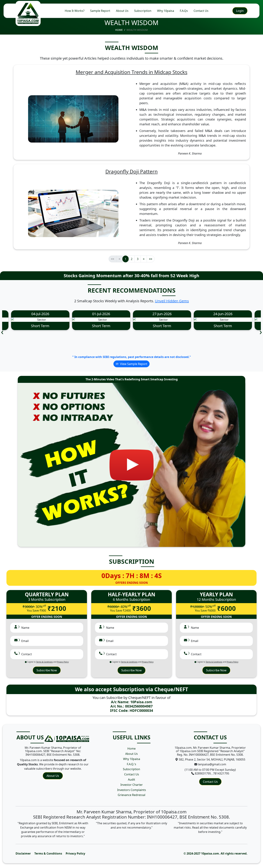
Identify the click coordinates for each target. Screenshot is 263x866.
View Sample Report (133, 364)
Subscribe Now (46, 670)
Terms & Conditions (48, 853)
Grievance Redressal (131, 795)
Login (240, 11)
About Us (122, 11)
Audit (131, 779)
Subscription (142, 11)
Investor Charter (131, 785)
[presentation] (2, 331)
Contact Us (201, 11)
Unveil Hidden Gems (172, 301)
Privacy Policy (75, 853)
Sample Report (100, 11)
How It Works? (74, 11)
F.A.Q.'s (131, 764)
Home (119, 30)
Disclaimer (23, 853)
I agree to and (48, 662)
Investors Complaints (131, 790)
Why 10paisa (165, 11)
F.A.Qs (184, 11)
